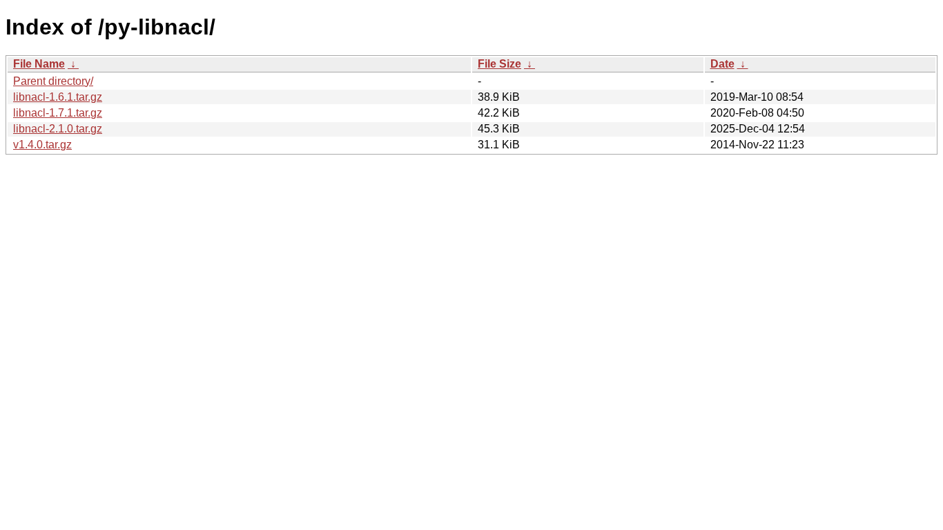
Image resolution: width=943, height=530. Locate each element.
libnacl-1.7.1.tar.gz (57, 113)
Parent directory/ (53, 81)
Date (722, 64)
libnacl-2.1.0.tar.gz (57, 129)
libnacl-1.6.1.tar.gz (57, 97)
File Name (39, 64)
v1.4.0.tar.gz (42, 144)
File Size (499, 64)
